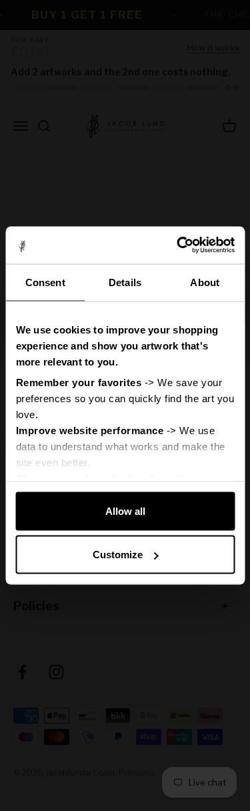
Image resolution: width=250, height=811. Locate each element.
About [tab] (204, 281)
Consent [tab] (45, 281)
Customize (118, 554)
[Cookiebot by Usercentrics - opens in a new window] (178, 245)
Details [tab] (125, 281)
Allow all (125, 510)
